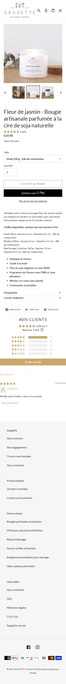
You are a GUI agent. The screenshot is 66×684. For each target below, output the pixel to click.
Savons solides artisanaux (21, 548)
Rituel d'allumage (16, 539)
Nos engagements (17, 447)
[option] (18, 92)
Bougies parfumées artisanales (24, 521)
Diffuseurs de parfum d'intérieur (25, 530)
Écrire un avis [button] (33, 362)
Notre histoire (15, 438)
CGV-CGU (12, 616)
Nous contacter (15, 465)
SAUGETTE (19, 669)
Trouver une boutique (19, 456)
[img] (7, 383)
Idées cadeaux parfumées (21, 566)
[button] (12, 131)
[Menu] (60, 10)
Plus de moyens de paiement (33, 201)
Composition (10, 292)
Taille (6, 152)
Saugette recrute (16, 625)
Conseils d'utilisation (14, 297)
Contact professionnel (19, 497)
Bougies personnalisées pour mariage (28, 557)
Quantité (8, 165)
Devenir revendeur (17, 488)
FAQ (9, 598)
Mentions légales (16, 607)
